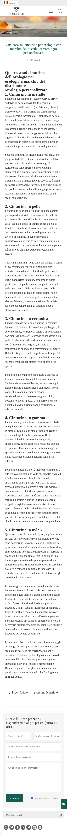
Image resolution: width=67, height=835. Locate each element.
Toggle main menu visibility (51, 11)
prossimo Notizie (46, 692)
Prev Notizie (18, 692)
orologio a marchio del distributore (25, 83)
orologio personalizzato (26, 90)
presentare (14, 798)
